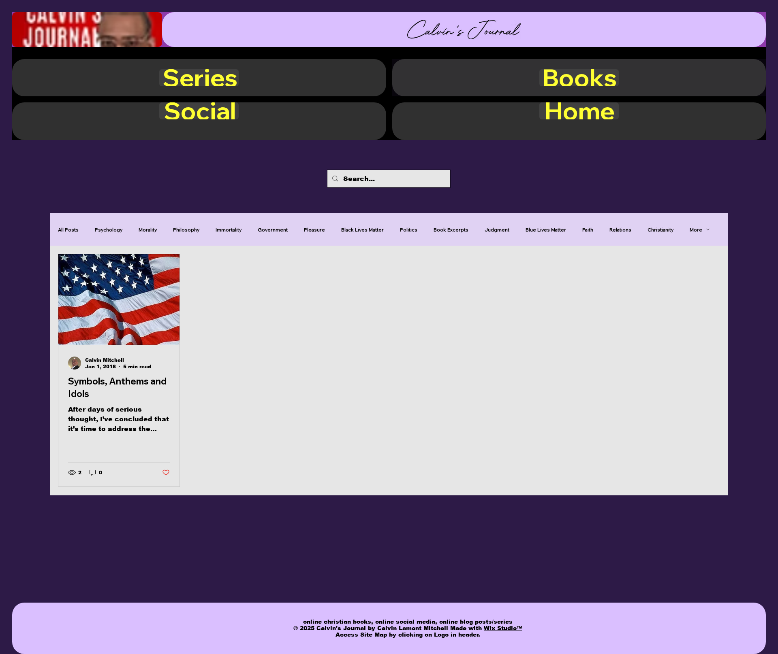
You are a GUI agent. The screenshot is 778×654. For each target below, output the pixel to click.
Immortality (229, 230)
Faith (587, 230)
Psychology (108, 230)
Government (273, 230)
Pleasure (314, 230)
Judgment (497, 230)
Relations (620, 230)
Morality (148, 230)
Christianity (660, 230)
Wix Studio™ (503, 628)
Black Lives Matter (362, 230)
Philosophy (186, 230)
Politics (408, 230)
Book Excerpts (451, 230)
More (696, 230)
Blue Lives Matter (546, 230)
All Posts (68, 230)
